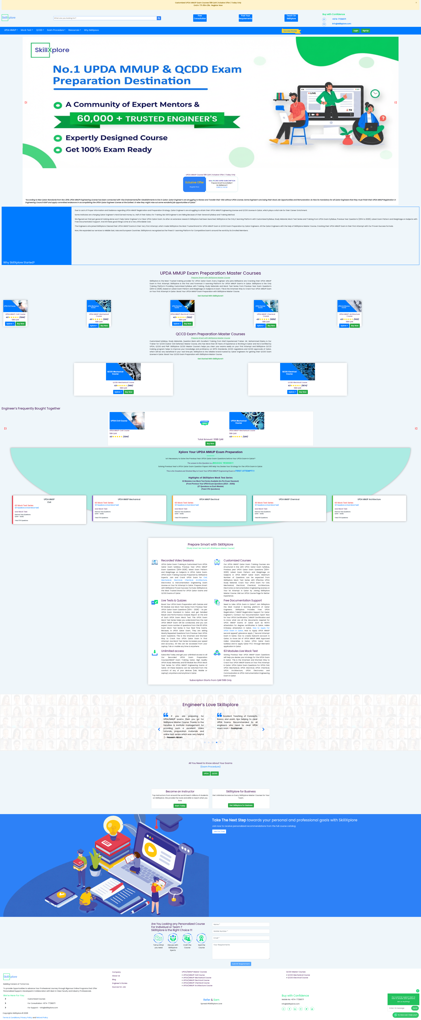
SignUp (366, 30)
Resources (74, 30)
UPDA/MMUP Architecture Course (197, 976)
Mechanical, (166, 580)
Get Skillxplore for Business (240, 796)
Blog (114, 970)
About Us (116, 966)
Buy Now (20, 323)
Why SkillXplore (91, 30)
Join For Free (219, 822)
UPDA (206, 764)
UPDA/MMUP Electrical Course (196, 971)
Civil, (205, 577)
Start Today (180, 796)
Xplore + (10, 323)
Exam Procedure (55, 30)
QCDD (214, 764)
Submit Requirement (241, 954)
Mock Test (26, 30)
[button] (51, 102)
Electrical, (178, 580)
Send (415, 1008)
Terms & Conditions (11, 1008)
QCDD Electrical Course (297, 968)
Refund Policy (42, 1008)
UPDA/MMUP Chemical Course (196, 974)
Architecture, (201, 580)
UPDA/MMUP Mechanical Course (197, 968)
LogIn (356, 30)
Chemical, (189, 580)
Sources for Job (119, 978)
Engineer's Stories (119, 974)
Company (116, 963)
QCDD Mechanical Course (299, 966)
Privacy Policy (26, 1008)
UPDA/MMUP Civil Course (194, 966)
